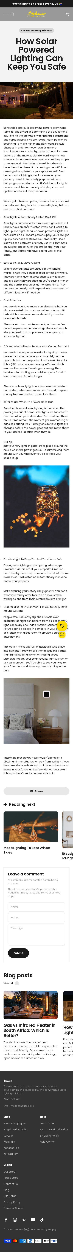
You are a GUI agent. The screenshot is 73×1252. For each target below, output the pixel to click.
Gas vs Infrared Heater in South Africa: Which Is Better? (29, 1030)
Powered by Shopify (45, 1229)
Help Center (47, 1141)
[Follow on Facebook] (6, 1219)
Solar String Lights (15, 1123)
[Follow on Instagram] (15, 1219)
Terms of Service (50, 892)
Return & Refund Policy (54, 1129)
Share (39, 791)
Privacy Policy (27, 892)
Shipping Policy (49, 1135)
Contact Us (11, 1184)
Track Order (47, 1123)
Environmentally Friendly (36, 30)
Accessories (11, 1148)
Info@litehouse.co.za (22, 1105)
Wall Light (9, 1141)
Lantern (8, 1135)
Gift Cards (10, 1196)
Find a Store (11, 1178)
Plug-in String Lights (16, 1129)
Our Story (9, 1172)
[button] (62, 626)
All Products (11, 1154)
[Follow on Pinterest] (24, 1219)
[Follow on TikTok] (42, 1219)
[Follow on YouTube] (33, 1219)
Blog (6, 1190)
